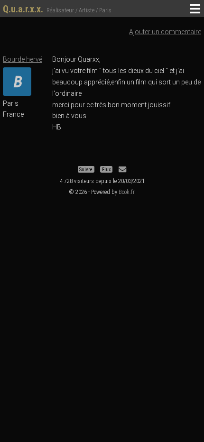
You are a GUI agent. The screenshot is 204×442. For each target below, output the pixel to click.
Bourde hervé (22, 59)
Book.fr (127, 192)
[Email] (122, 169)
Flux (106, 169)
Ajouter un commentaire (165, 32)
